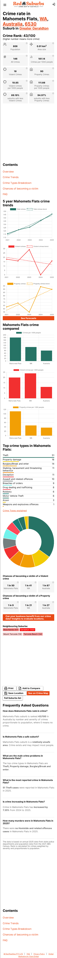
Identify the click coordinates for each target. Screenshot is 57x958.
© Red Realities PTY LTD (13, 954)
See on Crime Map (38, 693)
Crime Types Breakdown (17, 182)
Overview (8, 171)
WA (43, 18)
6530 (31, 24)
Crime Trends (11, 177)
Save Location (15, 693)
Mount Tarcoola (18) (12, 634)
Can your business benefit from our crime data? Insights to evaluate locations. (28, 617)
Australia (13, 24)
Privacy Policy (39, 954)
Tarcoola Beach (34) (33, 634)
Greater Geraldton (34, 28)
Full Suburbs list (12, 698)
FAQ (5, 194)
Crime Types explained (15, 510)
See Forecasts (28, 318)
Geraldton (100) (27, 629)
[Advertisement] (28, 134)
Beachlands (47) (10, 629)
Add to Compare (31, 688)
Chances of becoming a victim (20, 188)
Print (10, 688)
